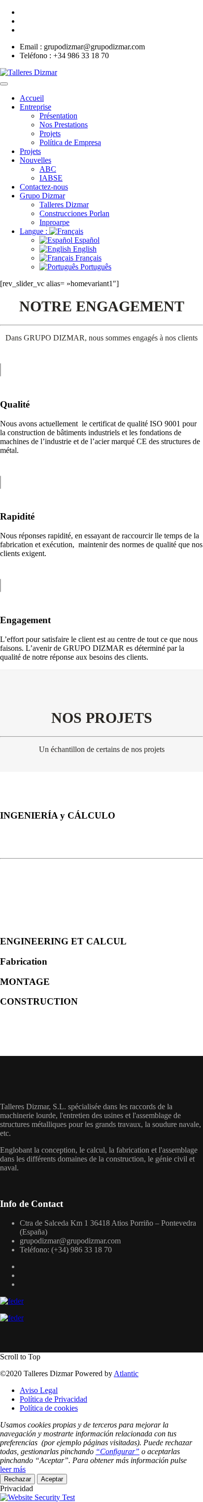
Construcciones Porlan (74, 213)
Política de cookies (49, 1408)
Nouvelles (35, 160)
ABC (47, 169)
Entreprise (35, 107)
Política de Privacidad (53, 1399)
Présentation (58, 116)
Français (87, 258)
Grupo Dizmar (42, 195)
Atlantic (126, 1373)
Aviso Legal (39, 1390)
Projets (50, 133)
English (84, 249)
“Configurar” (117, 1451)
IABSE (51, 178)
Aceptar (52, 1479)
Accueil (32, 98)
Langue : (34, 231)
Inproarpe (54, 222)
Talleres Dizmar (64, 204)
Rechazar (17, 1479)
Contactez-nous (44, 187)
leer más (13, 1469)
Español (86, 240)
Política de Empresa (70, 142)
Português (94, 267)
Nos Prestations (63, 124)
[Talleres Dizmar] (28, 72)
